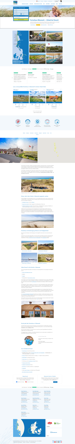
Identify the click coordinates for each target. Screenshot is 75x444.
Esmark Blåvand (23, 405)
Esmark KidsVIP (24, 357)
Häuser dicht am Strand (25, 204)
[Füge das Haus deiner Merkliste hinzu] (28, 90)
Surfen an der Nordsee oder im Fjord (27, 272)
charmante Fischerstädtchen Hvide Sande (27, 294)
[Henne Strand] (17, 43)
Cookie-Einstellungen (32, 442)
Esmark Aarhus (23, 412)
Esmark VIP (23, 355)
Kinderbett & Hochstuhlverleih (26, 364)
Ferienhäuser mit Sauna (25, 202)
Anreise (16, 9)
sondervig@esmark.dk (24, 394)
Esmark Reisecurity (24, 350)
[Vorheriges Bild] (12, 78)
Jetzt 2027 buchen (50, 24)
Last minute (53, 3)
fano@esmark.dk (35, 408)
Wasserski (23, 276)
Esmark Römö (46, 405)
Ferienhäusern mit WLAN (32, 361)
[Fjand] (17, 32)
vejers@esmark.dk (46, 401)
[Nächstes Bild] (63, 78)
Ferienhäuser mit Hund (38, 3)
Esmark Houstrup (23, 398)
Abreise (28, 370)
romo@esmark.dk (46, 408)
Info (44, 3)
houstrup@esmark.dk (24, 401)
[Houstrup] (18, 42)
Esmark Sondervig (24, 391)
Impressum (24, 442)
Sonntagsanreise (44, 237)
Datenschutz (27, 442)
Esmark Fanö (34, 405)
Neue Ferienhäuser (33, 24)
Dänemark (31, 3)
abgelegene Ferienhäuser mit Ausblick (27, 205)
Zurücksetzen (26, 15)
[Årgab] (17, 38)
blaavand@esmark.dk (24, 408)
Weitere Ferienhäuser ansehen (37, 112)
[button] (55, 147)
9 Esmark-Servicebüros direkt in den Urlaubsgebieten (37, 352)
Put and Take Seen (34, 281)
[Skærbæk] (23, 54)
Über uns (60, 3)
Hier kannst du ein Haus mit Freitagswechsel (35, 237)
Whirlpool (33, 202)
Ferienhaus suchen (25, 3)
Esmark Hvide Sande (47, 391)
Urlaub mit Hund (24, 359)
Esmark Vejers (46, 398)
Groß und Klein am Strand (31, 277)
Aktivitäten (48, 3)
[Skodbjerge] (17, 39)
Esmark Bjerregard (35, 391)
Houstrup (37, 134)
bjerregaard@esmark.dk (36, 394)
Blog (57, 3)
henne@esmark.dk (35, 401)
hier (37, 298)
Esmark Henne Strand (36, 398)
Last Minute (38, 24)
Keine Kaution (24, 366)
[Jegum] (18, 44)
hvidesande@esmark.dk (47, 394)
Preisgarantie (24, 368)
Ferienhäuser (21, 19)
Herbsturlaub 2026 (43, 24)
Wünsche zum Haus (17, 15)
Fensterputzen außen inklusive (26, 362)
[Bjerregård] (17, 40)
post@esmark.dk (23, 415)
